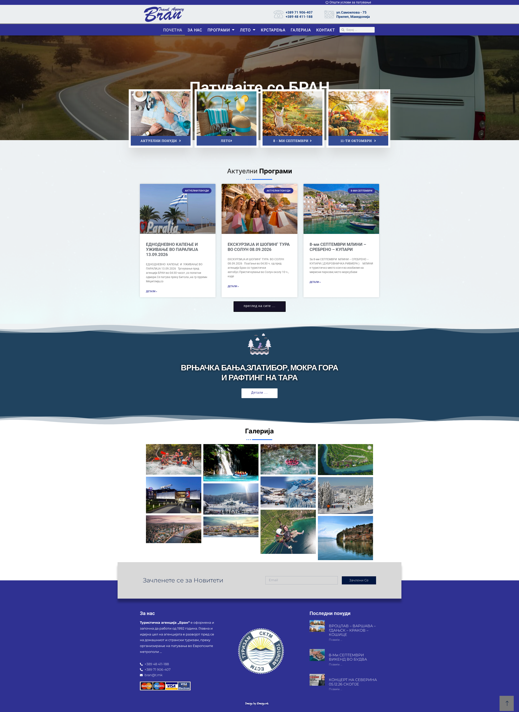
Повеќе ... (335, 640)
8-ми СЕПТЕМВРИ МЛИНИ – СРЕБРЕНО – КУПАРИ (338, 247)
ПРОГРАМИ (219, 29)
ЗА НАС (195, 29)
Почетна (172, 29)
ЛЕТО (245, 29)
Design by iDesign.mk (256, 703)
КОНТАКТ (325, 29)
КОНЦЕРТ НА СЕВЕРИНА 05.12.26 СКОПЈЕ (353, 682)
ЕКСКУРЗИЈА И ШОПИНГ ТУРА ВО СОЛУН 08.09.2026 (259, 247)
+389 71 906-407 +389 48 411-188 (299, 14)
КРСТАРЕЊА (273, 29)
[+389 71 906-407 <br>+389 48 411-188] (278, 14)
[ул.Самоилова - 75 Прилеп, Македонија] (329, 14)
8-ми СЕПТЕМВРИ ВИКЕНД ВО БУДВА (348, 657)
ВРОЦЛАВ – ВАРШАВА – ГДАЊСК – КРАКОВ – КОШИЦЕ (352, 630)
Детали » (151, 291)
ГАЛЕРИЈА (301, 29)
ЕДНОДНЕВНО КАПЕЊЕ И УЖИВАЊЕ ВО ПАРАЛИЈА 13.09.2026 (172, 249)
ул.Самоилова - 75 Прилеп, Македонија (353, 14)
